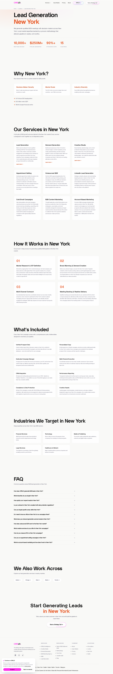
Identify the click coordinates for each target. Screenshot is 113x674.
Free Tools (58, 653)
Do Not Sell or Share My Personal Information (56, 670)
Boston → (18, 580)
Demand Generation (46, 651)
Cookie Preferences (73, 670)
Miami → (38, 580)
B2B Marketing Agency (46, 654)
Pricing (63, 2)
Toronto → (57, 580)
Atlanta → (47, 580)
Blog (57, 658)
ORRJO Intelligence (45, 646)
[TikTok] (22, 655)
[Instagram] (19, 655)
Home (15, 8)
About (69, 2)
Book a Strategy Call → (56, 624)
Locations (20, 8)
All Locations (90, 646)
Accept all (12, 669)
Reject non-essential (27, 669)
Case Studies (56, 2)
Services (47, 2)
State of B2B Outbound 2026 (61, 647)
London (89, 649)
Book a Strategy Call (92, 2)
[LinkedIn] (15, 655)
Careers (74, 654)
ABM (42, 656)
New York (89, 651)
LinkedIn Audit (59, 655)
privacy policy (28, 666)
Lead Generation (45, 658)
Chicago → (28, 580)
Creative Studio (44, 649)
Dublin (88, 654)
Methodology (59, 650)
